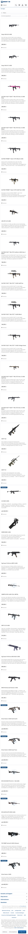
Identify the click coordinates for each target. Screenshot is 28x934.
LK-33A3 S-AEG (5, 501)
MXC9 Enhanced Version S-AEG (9, 687)
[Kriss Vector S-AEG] (14, 865)
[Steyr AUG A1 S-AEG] (14, 56)
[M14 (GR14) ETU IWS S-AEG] (14, 803)
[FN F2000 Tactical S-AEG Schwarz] (14, 834)
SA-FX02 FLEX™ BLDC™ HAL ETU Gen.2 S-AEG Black (13, 408)
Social (24, 910)
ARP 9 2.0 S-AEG (5, 625)
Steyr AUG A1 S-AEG (6, 65)
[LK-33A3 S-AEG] (14, 492)
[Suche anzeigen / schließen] (15, 5)
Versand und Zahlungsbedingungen (8, 915)
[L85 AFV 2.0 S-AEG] (14, 212)
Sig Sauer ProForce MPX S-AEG (9, 563)
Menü (5, 5)
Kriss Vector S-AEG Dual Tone (9, 750)
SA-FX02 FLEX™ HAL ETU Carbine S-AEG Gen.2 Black (13, 252)
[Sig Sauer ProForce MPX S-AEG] (14, 554)
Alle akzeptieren (13, 931)
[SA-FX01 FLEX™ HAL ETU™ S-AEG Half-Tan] (14, 274)
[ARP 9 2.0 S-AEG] (14, 616)
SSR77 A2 (3, 439)
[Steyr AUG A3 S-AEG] (14, 25)
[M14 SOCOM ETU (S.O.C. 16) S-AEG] (14, 772)
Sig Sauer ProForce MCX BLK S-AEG (10, 656)
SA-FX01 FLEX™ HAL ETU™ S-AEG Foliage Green (13, 345)
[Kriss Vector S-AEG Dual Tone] (14, 741)
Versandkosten (23, 906)
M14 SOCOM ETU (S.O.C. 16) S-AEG (10, 781)
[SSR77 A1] (14, 461)
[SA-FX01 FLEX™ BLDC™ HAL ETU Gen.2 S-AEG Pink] (14, 88)
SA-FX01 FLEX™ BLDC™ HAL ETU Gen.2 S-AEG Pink (13, 97)
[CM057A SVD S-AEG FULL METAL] (14, 585)
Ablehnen (5, 931)
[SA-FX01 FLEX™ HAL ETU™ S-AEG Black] (14, 305)
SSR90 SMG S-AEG (6, 532)
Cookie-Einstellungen (19, 912)
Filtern (4, 12)
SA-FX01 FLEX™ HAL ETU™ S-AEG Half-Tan (12, 283)
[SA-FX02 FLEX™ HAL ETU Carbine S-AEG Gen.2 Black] (14, 243)
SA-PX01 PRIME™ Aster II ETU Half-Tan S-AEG (13, 190)
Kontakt (12, 912)
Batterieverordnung (6, 910)
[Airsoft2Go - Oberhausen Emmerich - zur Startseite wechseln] (5, 2)
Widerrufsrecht (6, 912)
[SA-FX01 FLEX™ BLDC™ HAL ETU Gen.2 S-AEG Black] (14, 119)
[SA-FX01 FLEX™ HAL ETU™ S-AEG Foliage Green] (14, 336)
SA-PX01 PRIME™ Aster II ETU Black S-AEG (12, 159)
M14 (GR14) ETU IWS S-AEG (8, 812)
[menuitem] (3, 5)
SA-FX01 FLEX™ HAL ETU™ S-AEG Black (11, 314)
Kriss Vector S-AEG (6, 874)
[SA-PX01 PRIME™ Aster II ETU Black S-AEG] (14, 150)
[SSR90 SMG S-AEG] (14, 523)
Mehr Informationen (19, 927)
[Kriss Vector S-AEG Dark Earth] (14, 710)
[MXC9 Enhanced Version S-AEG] (14, 679)
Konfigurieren (22, 931)
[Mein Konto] (22, 5)
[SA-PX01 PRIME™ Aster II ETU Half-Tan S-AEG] (14, 181)
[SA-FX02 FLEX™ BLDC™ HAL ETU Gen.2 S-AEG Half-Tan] (14, 368)
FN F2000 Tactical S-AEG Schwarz (10, 843)
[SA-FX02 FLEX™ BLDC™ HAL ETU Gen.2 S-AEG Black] (14, 399)
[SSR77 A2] (14, 430)
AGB (25, 915)
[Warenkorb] (25, 5)
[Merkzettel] (19, 5)
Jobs (12, 910)
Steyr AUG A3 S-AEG (6, 34)
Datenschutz (19, 915)
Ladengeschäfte (18, 910)
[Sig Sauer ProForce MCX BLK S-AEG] (14, 648)
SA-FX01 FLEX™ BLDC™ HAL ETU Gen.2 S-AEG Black (13, 128)
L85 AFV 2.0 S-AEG (6, 221)
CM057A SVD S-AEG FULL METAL (9, 594)
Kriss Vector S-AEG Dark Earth (9, 719)
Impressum (14, 917)
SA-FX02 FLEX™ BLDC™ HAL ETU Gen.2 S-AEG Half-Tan (13, 377)
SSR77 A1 (3, 470)
